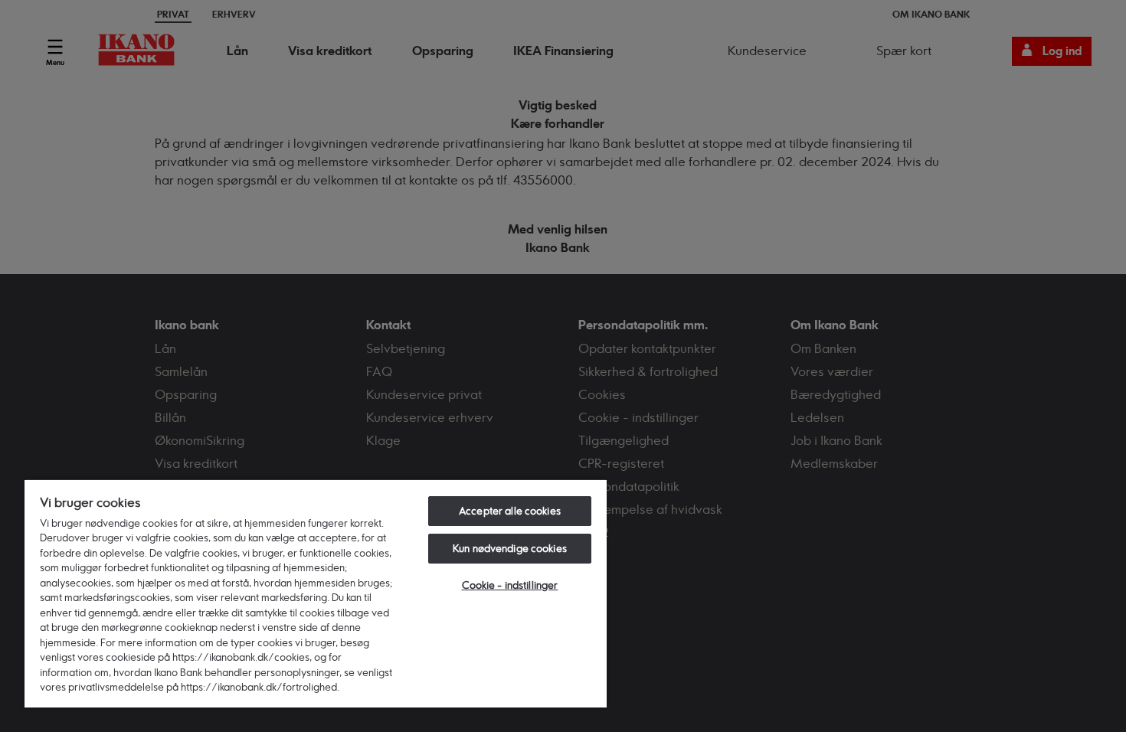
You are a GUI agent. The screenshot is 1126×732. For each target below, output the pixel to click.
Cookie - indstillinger (510, 585)
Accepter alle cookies (510, 511)
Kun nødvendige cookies (510, 548)
